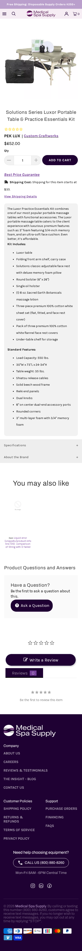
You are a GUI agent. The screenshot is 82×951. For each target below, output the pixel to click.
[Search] (13, 13)
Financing (54, 817)
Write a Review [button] (44, 660)
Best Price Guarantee (22, 174)
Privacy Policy (16, 838)
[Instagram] (33, 886)
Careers (10, 762)
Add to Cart (60, 160)
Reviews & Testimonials (25, 770)
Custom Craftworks (41, 136)
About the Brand (16, 457)
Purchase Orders (61, 808)
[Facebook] (49, 886)
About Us (11, 753)
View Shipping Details (20, 196)
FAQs (49, 826)
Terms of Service (19, 830)
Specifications (15, 445)
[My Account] (66, 13)
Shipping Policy (17, 808)
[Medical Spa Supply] (41, 14)
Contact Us (13, 787)
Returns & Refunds (13, 819)
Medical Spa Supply (30, 906)
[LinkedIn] (41, 886)
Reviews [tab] (20, 673)
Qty (6, 150)
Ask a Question (34, 605)
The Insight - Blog (19, 779)
